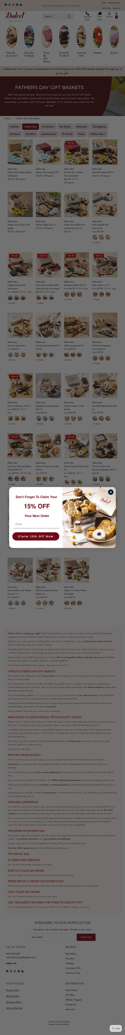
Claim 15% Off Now (36, 536)
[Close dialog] (110, 492)
